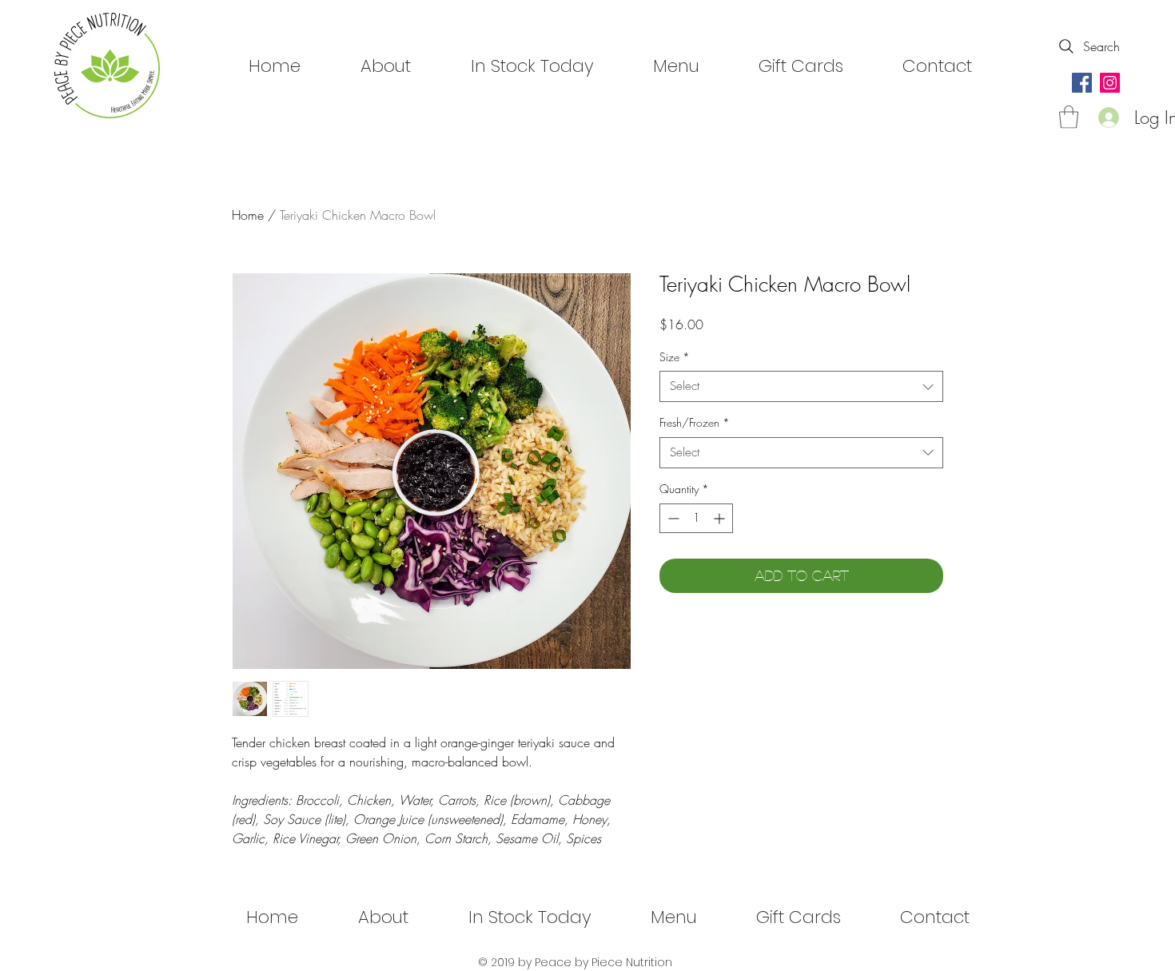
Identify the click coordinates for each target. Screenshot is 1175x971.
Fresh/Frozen (694, 422)
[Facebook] (1082, 83)
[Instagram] (1110, 83)
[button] (1068, 117)
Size (674, 356)
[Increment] (721, 518)
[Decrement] (672, 518)
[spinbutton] (696, 518)
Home (248, 215)
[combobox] (801, 386)
